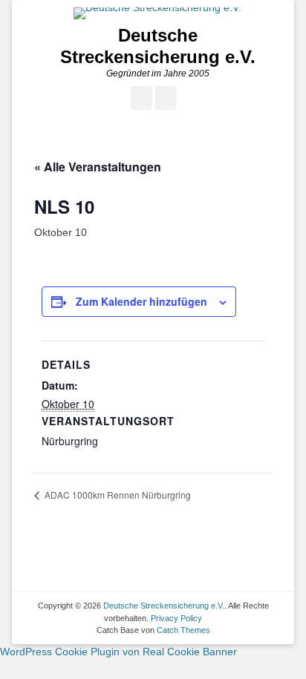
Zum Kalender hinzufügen (141, 301)
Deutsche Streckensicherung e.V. (157, 46)
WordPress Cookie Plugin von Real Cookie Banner (118, 651)
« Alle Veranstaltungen (97, 166)
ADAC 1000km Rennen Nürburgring (116, 494)
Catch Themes (183, 630)
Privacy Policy (176, 618)
